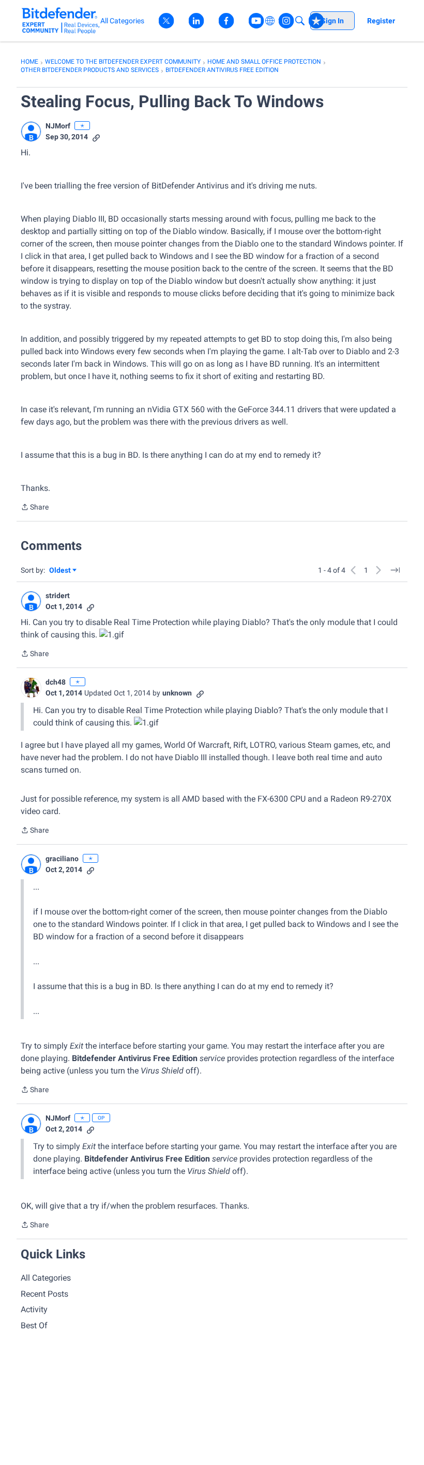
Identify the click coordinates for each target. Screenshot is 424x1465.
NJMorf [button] (58, 126)
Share (35, 508)
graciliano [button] (62, 858)
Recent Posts (44, 1294)
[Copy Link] (96, 137)
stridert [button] (58, 595)
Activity (34, 1309)
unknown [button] (177, 693)
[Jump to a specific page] (395, 570)
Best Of (34, 1325)
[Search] (300, 20)
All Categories (46, 1278)
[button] (31, 131)
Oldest (60, 571)
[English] (61, 20)
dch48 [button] (56, 682)
